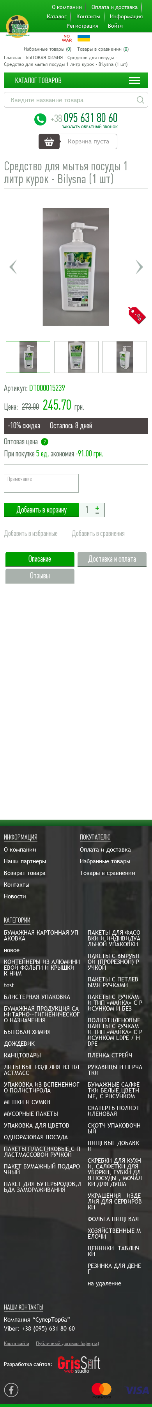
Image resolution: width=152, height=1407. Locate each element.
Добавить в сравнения (98, 533)
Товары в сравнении (107, 873)
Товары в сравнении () (103, 49)
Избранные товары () (47, 49)
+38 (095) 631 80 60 (48, 1328)
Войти (115, 25)
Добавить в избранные (31, 533)
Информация (126, 16)
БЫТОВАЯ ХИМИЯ (44, 57)
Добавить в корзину (41, 510)
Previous (13, 267)
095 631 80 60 (84, 118)
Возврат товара (25, 873)
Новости (15, 896)
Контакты (88, 16)
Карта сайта (16, 1343)
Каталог (57, 16)
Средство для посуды (90, 57)
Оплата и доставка (115, 7)
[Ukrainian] (84, 38)
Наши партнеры (25, 861)
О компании (67, 7)
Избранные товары (105, 861)
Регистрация (82, 25)
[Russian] (67, 38)
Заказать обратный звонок (90, 127)
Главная (12, 57)
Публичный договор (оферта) (67, 1343)
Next (139, 267)
